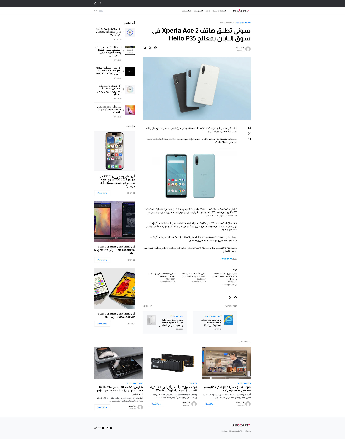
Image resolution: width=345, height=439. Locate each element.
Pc (195, 383)
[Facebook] (111, 428)
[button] (100, 3)
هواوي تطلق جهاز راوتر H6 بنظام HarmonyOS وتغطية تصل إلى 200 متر (171, 323)
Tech (237, 22)
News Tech (240, 48)
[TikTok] (95, 428)
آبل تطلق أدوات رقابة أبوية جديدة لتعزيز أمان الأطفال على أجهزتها (108, 32)
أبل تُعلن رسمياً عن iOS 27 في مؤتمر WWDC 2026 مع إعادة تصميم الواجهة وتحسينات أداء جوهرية (117, 181)
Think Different (245, 431)
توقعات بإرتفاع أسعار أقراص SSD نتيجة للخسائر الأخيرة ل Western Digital (173, 389)
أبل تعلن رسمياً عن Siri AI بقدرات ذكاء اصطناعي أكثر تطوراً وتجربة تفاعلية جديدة (108, 70)
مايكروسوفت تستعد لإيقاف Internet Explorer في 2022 (211, 323)
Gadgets (179, 316)
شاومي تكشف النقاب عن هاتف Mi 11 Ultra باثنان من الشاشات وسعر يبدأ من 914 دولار (119, 390)
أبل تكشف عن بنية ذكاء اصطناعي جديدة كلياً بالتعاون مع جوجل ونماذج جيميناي (109, 90)
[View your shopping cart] (95, 3)
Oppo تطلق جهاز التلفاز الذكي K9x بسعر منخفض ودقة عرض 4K (227, 389)
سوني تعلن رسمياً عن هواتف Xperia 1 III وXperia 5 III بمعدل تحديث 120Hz (225, 276)
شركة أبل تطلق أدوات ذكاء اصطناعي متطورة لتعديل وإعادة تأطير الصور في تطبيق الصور (108, 51)
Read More (102, 193)
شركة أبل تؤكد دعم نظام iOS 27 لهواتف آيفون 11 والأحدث (109, 109)
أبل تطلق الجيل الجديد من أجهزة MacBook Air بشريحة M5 (116, 315)
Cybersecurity (215, 316)
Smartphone (245, 22)
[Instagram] (107, 428)
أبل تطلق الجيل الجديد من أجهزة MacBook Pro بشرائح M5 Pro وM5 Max (114, 250)
